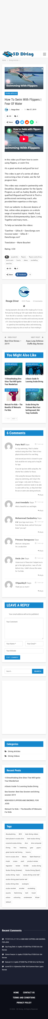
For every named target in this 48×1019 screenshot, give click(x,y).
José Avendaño (22, 502)
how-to (19, 260)
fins (15, 848)
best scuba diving (33, 839)
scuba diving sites (12, 884)
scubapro (25, 884)
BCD (20, 834)
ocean (15, 861)
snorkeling (31, 888)
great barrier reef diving (14, 852)
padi (22, 861)
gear (31, 848)
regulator (9, 866)
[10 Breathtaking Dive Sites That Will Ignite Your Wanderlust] (13, 369)
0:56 (16, 522)
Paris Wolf (20, 444)
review (18, 866)
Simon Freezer (10, 954)
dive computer (36, 843)
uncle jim (19, 558)
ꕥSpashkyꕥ (21, 583)
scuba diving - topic (13, 875)
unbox (8, 897)
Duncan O (8, 962)
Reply (41, 495)
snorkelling (34, 260)
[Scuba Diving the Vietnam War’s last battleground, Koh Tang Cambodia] (34, 394)
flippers (23, 257)
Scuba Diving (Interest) (14, 870)
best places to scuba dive (15, 839)
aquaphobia (14, 257)
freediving (23, 848)
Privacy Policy (24, 1002)
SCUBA (26, 866)
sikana (26, 260)
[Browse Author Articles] (24, 292)
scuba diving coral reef (31, 875)
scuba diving (36, 866)
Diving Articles (11, 93)
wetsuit (8, 902)
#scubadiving (10, 834)
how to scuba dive (12, 857)
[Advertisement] (24, 25)
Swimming (18, 893)
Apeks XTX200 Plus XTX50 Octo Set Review (29, 962)
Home (16, 992)
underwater (28, 897)
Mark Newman (35, 857)
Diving (8, 848)
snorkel (21, 888)
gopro (39, 848)
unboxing (17, 897)
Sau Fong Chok (10, 947)
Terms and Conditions (24, 997)
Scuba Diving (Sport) (32, 870)
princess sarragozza (24, 540)
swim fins (9, 263)
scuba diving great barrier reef (16, 879)
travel (34, 893)
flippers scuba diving (35, 257)
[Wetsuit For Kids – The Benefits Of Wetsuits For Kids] (13, 394)
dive (26, 843)
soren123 (8, 966)
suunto (8, 893)
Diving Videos (14, 756)
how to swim (9, 260)
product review (32, 861)
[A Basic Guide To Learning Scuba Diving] (34, 369)
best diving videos (31, 834)
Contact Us (29, 992)
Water (37, 897)
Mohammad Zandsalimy (26, 518)
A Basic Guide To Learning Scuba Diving (21, 786)
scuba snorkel (11, 888)
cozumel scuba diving (13, 843)
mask (8, 861)
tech (26, 893)
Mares (24, 857)
